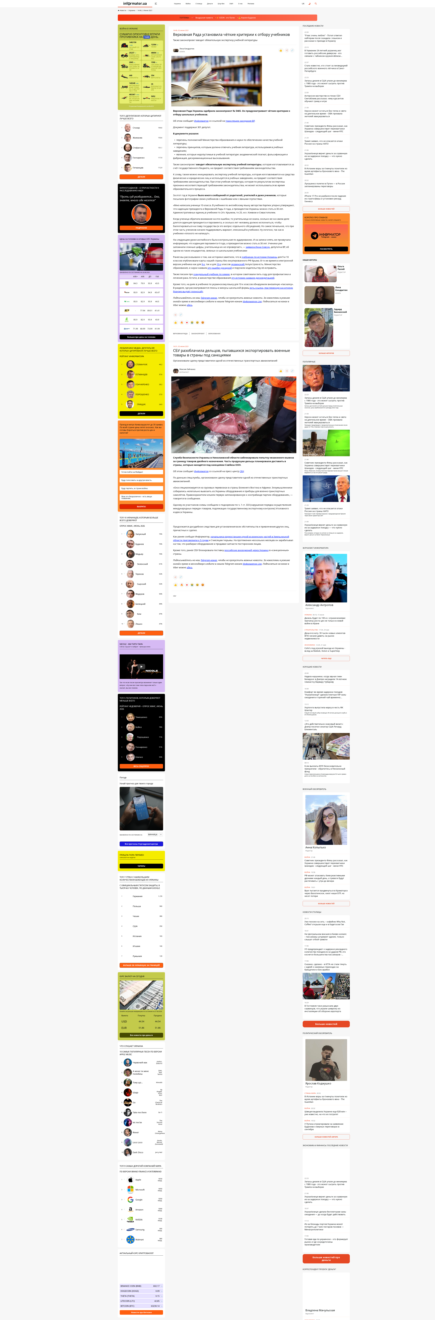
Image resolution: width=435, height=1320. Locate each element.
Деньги (210, 3)
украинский (238, 264)
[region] (141, 841)
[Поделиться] (287, 50)
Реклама (251, 3)
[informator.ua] (135, 3)
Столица (199, 3)
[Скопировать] (292, 50)
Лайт (231, 3)
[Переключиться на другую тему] (309, 3)
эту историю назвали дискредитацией (252, 277)
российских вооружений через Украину (246, 817)
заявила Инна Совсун (258, 247)
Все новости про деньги (141, 1035)
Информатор (201, 120)
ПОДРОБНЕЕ (141, 228)
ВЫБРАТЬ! (141, 506)
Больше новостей (326, 209)
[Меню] (156, 3)
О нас (240, 3)
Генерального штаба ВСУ (145, 106)
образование (214, 333)
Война (188, 3)
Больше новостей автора (326, 1137)
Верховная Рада (180, 333)
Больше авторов (326, 353)
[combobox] (155, 834)
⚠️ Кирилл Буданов (247, 17)
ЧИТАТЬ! (141, 866)
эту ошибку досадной (219, 267)
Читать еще (326, 658)
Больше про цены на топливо (141, 337)
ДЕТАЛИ (141, 177)
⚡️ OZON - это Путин (225, 17)
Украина (177, 3)
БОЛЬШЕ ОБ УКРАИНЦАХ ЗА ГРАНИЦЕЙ (141, 965)
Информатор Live (252, 830)
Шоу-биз (221, 3)
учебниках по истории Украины (259, 257)
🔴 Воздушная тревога (203, 17)
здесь (189, 834)
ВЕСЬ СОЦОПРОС (141, 766)
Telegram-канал (209, 827)
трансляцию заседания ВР (240, 120)
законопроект (197, 333)
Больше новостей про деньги (326, 1259)
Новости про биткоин (141, 1312)
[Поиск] (315, 3)
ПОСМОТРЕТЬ (326, 249)
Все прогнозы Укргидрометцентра (141, 844)
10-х (219, 264)
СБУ (242, 471)
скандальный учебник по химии (211, 274)
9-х (203, 264)
